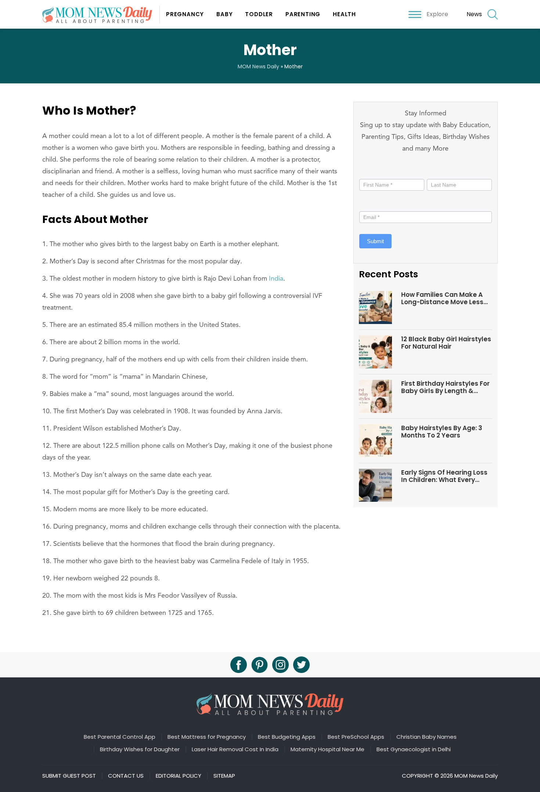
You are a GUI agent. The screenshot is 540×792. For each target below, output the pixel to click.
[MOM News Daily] (101, 14)
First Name (374, 171)
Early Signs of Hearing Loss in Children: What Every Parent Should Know (444, 476)
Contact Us (126, 776)
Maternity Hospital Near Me (327, 749)
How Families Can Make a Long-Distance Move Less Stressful (442, 298)
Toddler (259, 14)
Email (368, 204)
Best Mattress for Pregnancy (207, 737)
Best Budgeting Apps (287, 737)
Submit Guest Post (69, 776)
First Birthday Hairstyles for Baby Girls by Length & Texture (445, 387)
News (474, 14)
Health (344, 14)
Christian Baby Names (426, 737)
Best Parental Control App (119, 737)
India (276, 279)
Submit (375, 241)
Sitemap (224, 776)
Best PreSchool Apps (356, 737)
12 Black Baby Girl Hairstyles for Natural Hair (446, 342)
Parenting (302, 14)
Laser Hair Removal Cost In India (235, 749)
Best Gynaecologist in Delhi (414, 749)
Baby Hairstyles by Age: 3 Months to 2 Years (441, 431)
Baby (224, 14)
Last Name (440, 171)
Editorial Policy (178, 776)
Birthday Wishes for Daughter (140, 749)
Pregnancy (185, 14)
